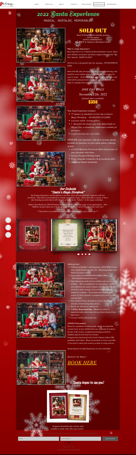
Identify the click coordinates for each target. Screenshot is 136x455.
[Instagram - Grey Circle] (8, 235)
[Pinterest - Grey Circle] (8, 220)
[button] (111, 4)
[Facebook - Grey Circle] (8, 227)
